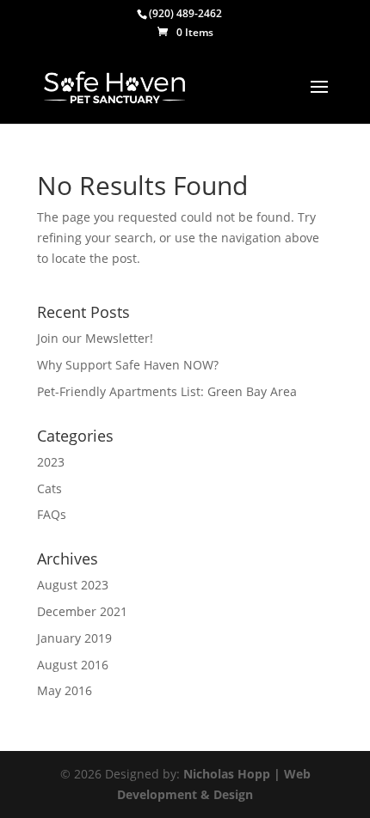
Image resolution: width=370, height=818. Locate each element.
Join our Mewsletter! (95, 338)
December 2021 (82, 611)
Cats (49, 488)
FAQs (51, 514)
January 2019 (74, 638)
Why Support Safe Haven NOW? (128, 365)
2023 (51, 462)
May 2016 (64, 690)
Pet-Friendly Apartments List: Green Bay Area (167, 391)
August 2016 (72, 664)
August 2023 (72, 585)
